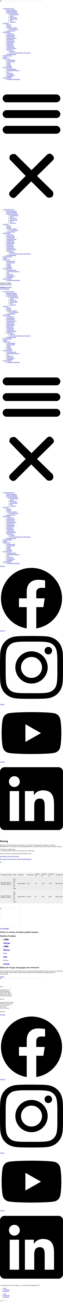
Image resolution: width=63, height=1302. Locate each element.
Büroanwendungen (11, 10)
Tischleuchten (10, 45)
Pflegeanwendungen (12, 11)
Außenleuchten (10, 47)
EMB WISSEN (7, 78)
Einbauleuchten (11, 41)
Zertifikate (9, 66)
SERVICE (6, 23)
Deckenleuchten (11, 35)
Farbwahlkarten (11, 75)
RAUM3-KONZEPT (12, 13)
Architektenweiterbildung (13, 79)
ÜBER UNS (6, 58)
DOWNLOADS (7, 67)
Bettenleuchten (10, 42)
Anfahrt (9, 63)
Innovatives (13, 22)
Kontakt (9, 64)
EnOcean (12, 51)
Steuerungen (10, 50)
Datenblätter (10, 76)
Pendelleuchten (10, 36)
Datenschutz (6, 1289)
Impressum (6, 1291)
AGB (4, 1288)
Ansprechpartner (11, 30)
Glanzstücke (10, 73)
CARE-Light (10, 33)
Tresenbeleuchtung (11, 38)
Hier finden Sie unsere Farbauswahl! (9, 856)
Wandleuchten (10, 39)
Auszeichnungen (14, 14)
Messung (9, 25)
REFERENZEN (7, 55)
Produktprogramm (11, 54)
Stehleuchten (10, 44)
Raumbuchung (13, 19)
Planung (9, 26)
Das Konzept (13, 17)
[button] (31, 144)
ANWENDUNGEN (8, 8)
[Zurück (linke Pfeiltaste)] (0, 1301)
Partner (12, 16)
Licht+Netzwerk (14, 29)
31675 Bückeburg (4, 289)
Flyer (11, 20)
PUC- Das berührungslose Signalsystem (20, 52)
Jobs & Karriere (11, 61)
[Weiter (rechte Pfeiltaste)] (2, 1301)
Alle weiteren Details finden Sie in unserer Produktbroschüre (15, 859)
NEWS (5, 57)
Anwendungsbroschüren (13, 70)
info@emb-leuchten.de (6, 284)
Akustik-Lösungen (11, 48)
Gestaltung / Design (12, 27)
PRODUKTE (6, 32)
